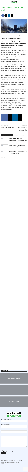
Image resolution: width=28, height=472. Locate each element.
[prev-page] (2, 158)
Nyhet (6, 4)
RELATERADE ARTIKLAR (7, 135)
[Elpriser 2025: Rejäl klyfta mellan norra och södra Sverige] (4, 146)
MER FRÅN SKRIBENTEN (19, 135)
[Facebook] (2, 15)
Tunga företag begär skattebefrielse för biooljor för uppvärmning (21, 129)
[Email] (12, 15)
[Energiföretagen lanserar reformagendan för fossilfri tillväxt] (4, 140)
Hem (2, 4)
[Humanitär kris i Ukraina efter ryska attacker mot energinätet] (4, 153)
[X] (5, 15)
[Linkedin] (9, 15)
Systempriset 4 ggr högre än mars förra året (7, 128)
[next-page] (4, 158)
